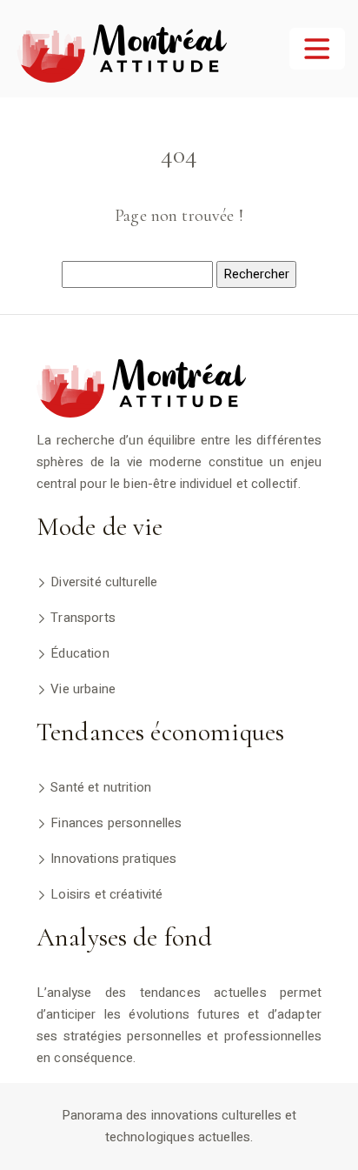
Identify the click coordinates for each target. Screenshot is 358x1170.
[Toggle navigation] (317, 49)
